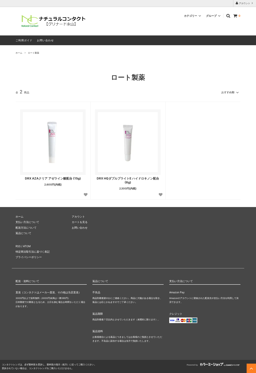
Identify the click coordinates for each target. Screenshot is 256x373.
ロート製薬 (33, 52)
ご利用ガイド (24, 40)
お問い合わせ (45, 40)
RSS (18, 246)
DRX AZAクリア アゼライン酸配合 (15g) (53, 178)
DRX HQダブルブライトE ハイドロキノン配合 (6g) (128, 180)
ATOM (27, 246)
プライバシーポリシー (29, 257)
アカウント (244, 3)
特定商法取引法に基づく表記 (33, 251)
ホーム (19, 52)
